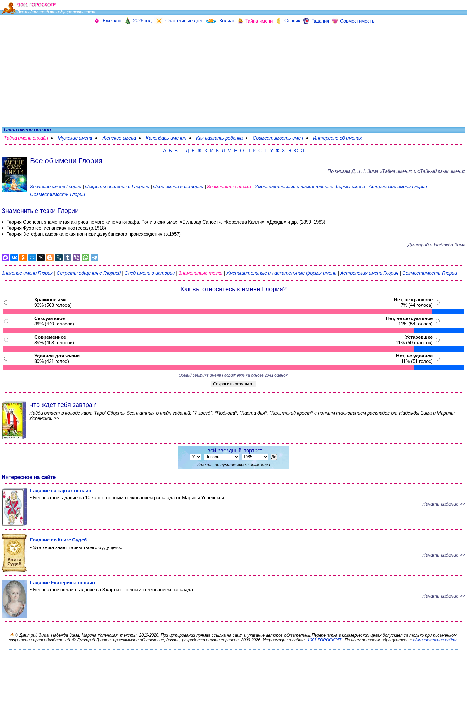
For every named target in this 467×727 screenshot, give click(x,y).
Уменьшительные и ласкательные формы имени (310, 186)
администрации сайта (435, 640)
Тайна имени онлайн (29, 138)
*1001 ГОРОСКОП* (324, 640)
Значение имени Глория (55, 186)
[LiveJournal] (59, 257)
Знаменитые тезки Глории (40, 210)
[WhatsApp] (85, 257)
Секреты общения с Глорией (118, 186)
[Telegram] (94, 257)
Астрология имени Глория (398, 186)
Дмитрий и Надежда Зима (436, 244)
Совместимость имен (281, 138)
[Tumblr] (67, 257)
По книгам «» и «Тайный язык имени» (396, 171)
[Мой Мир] (32, 257)
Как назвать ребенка (222, 138)
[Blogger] (50, 257)
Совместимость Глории (57, 194)
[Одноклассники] (23, 257)
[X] (41, 257)
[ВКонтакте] (14, 257)
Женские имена (122, 138)
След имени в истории (178, 186)
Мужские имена (78, 138)
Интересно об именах (340, 138)
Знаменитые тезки (229, 186)
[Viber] (76, 257)
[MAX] (5, 257)
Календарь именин (169, 138)
